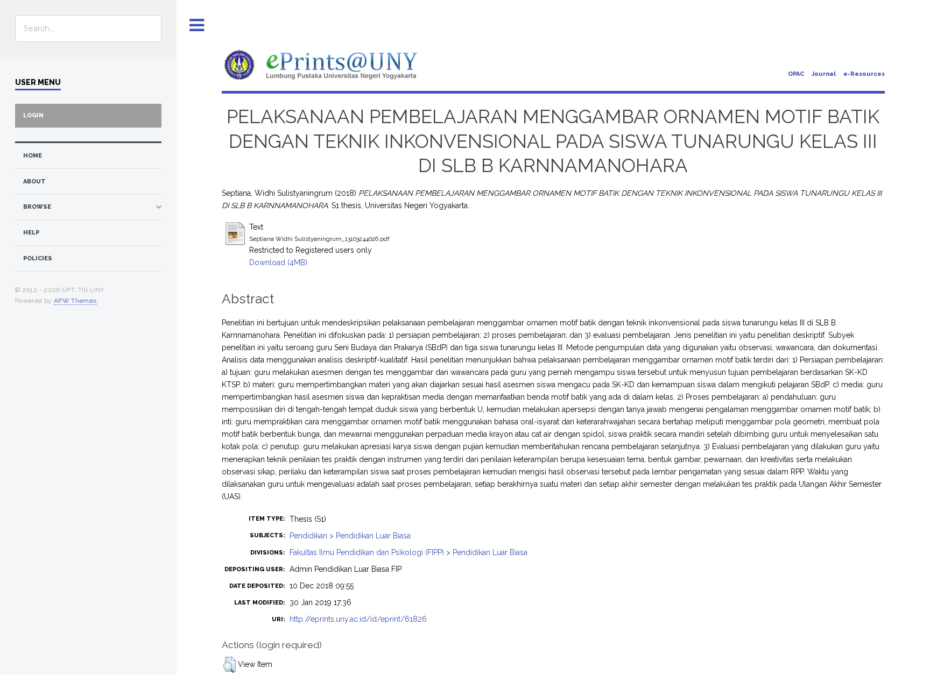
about (34, 181)
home (32, 155)
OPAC (796, 73)
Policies (37, 258)
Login (33, 115)
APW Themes (75, 300)
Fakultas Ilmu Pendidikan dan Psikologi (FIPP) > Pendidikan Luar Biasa (408, 552)
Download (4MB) (278, 262)
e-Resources (864, 73)
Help (31, 232)
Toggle (197, 25)
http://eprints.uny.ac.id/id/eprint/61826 (358, 619)
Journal (824, 73)
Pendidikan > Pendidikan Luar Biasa (350, 535)
